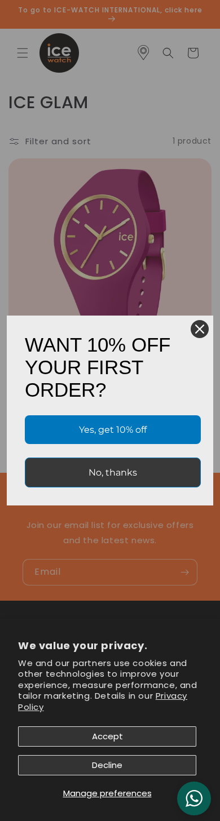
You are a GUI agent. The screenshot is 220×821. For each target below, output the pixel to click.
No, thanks (113, 472)
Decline (107, 765)
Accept (107, 736)
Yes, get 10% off (113, 429)
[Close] (199, 329)
